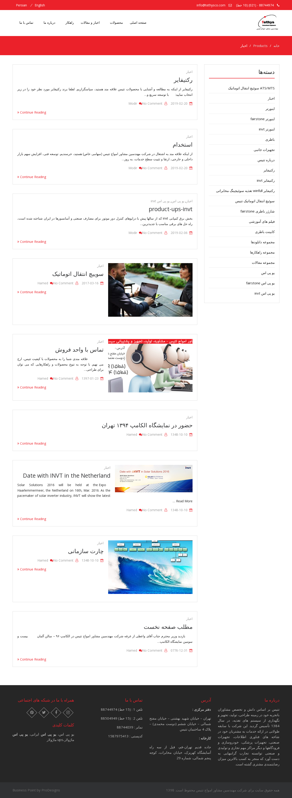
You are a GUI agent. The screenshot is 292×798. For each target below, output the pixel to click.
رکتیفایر (183, 79)
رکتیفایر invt (266, 180)
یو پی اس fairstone (260, 283)
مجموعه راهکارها (262, 252)
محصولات (116, 22)
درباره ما (49, 22)
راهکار (69, 22)
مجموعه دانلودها (263, 242)
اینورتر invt (267, 129)
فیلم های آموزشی (262, 221)
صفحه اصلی (138, 22)
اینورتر (270, 108)
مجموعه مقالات (263, 262)
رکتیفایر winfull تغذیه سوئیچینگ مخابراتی (245, 190)
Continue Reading (32, 112)
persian (21, 5)
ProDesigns (51, 790)
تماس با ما (26, 22)
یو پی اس (178, 201)
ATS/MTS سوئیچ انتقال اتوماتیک (251, 88)
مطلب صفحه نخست (168, 626)
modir (132, 103)
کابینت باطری (265, 231)
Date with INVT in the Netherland (66, 475)
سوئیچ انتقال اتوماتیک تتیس (255, 201)
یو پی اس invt (160, 201)
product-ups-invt (171, 209)
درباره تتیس (266, 160)
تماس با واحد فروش (79, 349)
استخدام (183, 144)
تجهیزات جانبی (264, 149)
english (40, 5)
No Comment (152, 103)
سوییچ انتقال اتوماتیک (78, 273)
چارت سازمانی (86, 551)
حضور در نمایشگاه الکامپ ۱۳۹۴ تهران (147, 425)
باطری (270, 139)
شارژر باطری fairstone (257, 211)
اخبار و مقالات (90, 22)
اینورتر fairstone (262, 119)
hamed (42, 283)
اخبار (189, 72)
